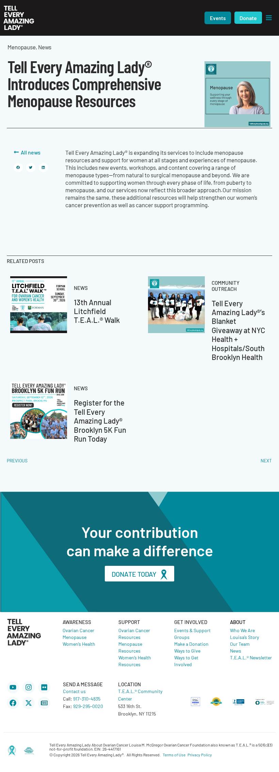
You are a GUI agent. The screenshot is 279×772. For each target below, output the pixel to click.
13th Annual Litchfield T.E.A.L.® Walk (97, 311)
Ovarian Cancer (78, 630)
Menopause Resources (130, 647)
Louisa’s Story (244, 637)
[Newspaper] (44, 703)
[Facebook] (13, 703)
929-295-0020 (88, 706)
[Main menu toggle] (268, 17)
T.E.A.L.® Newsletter (251, 657)
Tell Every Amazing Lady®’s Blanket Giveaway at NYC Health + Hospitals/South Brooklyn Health (238, 330)
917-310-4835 (86, 698)
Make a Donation (191, 644)
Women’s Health (79, 644)
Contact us (74, 691)
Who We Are (242, 630)
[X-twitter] (28, 703)
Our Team (240, 644)
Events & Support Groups (192, 633)
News (235, 650)
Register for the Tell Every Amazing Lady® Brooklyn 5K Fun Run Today (100, 420)
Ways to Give (187, 650)
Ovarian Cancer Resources (134, 633)
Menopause (74, 637)
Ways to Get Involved (186, 660)
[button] (217, 18)
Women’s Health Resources (134, 660)
